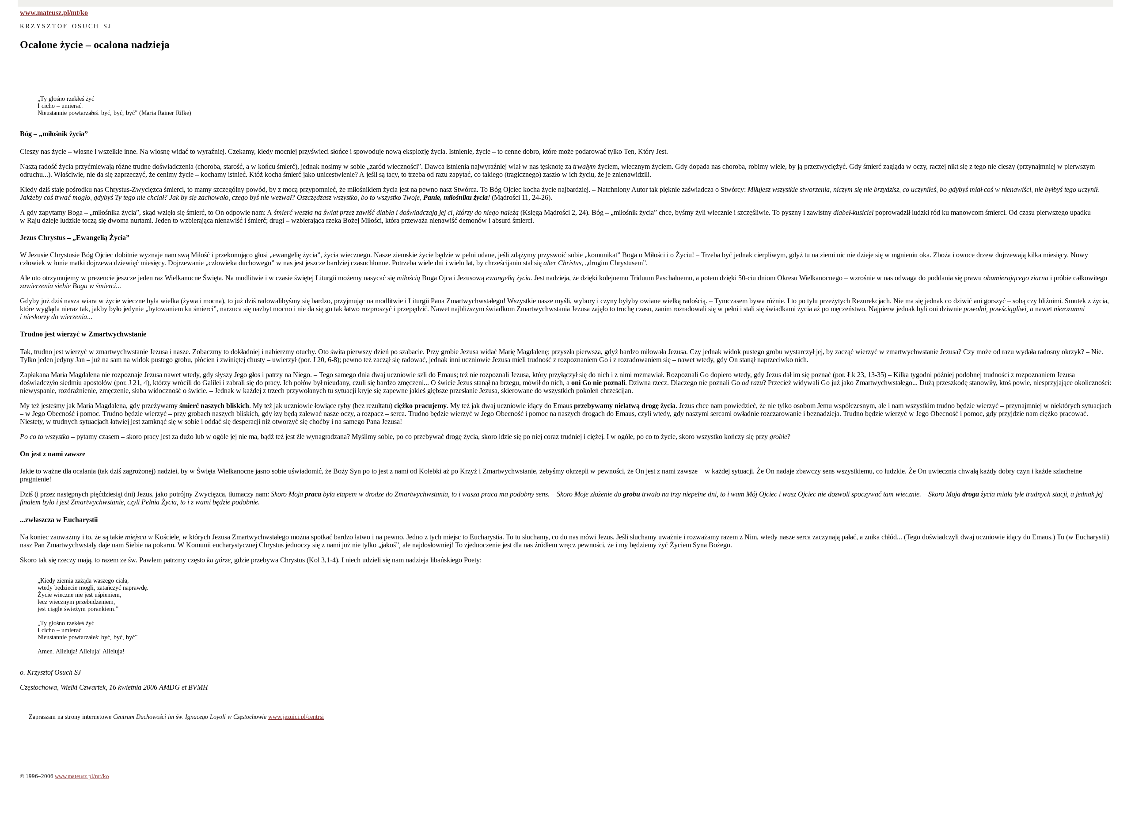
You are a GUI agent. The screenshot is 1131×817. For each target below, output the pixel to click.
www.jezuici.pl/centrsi (296, 717)
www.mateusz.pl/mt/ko (54, 12)
